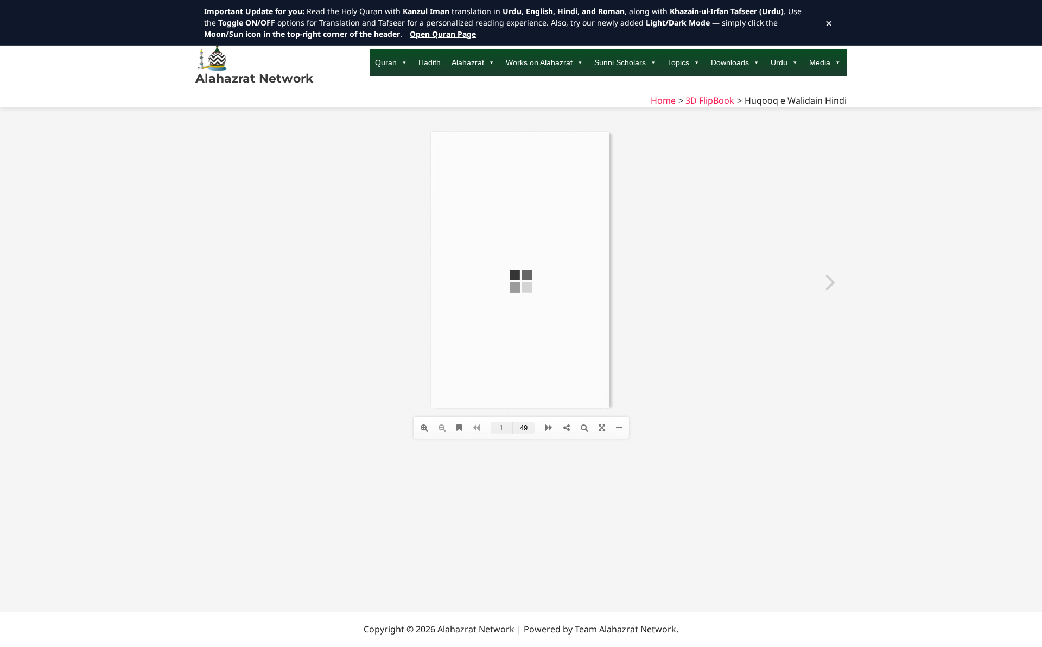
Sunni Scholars (620, 62)
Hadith (429, 62)
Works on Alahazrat (539, 62)
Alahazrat (468, 62)
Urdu (779, 62)
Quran (386, 62)
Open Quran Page (443, 34)
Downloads (730, 62)
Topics (678, 62)
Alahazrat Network (254, 78)
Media (819, 62)
